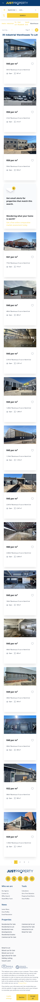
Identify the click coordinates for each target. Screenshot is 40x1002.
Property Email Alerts (28, 896)
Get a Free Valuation (28, 893)
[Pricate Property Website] (22, 967)
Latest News (5, 909)
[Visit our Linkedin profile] (20, 878)
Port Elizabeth (21, 23)
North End (27, 23)
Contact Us (5, 893)
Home (4, 23)
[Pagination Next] (28, 862)
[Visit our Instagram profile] (26, 878)
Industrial (10, 23)
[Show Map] (36, 30)
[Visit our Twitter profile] (14, 878)
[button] (16, 10)
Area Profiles (25, 899)
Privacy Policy (22, 983)
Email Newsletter (7, 914)
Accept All (32, 997)
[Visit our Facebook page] (8, 878)
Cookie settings (9, 997)
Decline (21, 997)
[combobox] (27, 10)
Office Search (6, 896)
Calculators (25, 891)
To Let (16, 23)
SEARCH (22, 15)
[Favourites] (32, 63)
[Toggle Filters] (4, 15)
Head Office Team (7, 899)
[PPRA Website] (7, 967)
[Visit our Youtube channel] (32, 878)
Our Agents (5, 891)
